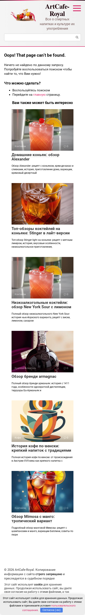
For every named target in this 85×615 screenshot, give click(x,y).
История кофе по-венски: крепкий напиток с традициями (41, 448)
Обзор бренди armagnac (34, 376)
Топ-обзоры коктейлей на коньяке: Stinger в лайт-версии (41, 230)
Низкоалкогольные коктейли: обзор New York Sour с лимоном (41, 304)
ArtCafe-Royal (57, 9)
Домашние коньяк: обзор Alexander (35, 156)
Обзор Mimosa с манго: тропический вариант (33, 518)
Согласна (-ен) (51, 609)
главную (39, 95)
